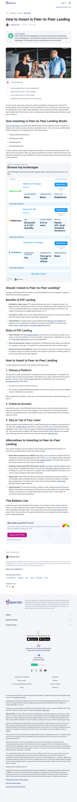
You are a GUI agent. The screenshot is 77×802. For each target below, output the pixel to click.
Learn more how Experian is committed (38, 650)
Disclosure (26, 187)
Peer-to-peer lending (13, 126)
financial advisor (21, 427)
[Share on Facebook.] (7, 586)
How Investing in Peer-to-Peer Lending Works (25, 88)
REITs (42, 455)
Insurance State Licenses (13, 783)
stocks (11, 325)
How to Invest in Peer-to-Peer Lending (23, 95)
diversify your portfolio (55, 321)
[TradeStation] (15, 252)
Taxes (46, 578)
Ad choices (55, 677)
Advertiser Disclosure (62, 7)
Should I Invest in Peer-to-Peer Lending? (23, 91)
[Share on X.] (10, 586)
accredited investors (12, 381)
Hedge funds (61, 481)
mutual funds (23, 325)
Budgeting (20, 578)
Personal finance (15, 13)
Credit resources (11, 625)
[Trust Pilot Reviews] (38, 665)
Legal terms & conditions (22, 677)
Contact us (55, 687)
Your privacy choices (38, 659)
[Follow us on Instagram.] (40, 670)
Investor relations (55, 684)
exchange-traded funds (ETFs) (40, 325)
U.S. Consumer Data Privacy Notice (22, 684)
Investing (27, 13)
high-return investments (20, 339)
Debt (27, 578)
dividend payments (45, 460)
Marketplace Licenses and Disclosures (17, 779)
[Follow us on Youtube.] (45, 670)
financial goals (53, 433)
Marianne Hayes (15, 25)
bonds (16, 325)
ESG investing (28, 379)
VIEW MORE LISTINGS (38, 274)
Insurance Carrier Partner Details (15, 786)
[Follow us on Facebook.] (31, 670)
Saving (32, 578)
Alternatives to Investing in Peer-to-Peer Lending (26, 98)
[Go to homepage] (7, 13)
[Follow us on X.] (36, 670)
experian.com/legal (19, 697)
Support (8, 615)
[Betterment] (15, 220)
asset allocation (51, 429)
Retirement (39, 578)
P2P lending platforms (31, 335)
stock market (57, 510)
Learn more (45, 710)
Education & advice (12, 620)
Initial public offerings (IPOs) (54, 468)
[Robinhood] (15, 191)
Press (21, 687)
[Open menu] (68, 3)
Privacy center (22, 680)
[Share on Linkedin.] (13, 586)
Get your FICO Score (17, 535)
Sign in (64, 3)
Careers (55, 680)
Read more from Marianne (14, 569)
